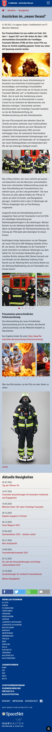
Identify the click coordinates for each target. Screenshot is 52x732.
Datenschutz (31, 701)
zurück (5, 467)
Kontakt (6, 701)
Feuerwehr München (11, 688)
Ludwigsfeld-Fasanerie (12, 625)
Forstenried (7, 611)
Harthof (5, 619)
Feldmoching (7, 608)
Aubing (5, 605)
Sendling (6, 644)
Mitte (4, 679)
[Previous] (6, 289)
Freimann (6, 614)
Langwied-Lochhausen (11, 622)
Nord (4, 668)
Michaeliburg (8, 627)
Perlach (5, 639)
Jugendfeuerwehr (10, 665)
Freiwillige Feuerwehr (12, 599)
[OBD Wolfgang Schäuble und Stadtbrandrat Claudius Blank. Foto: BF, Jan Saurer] (18, 289)
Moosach (6, 630)
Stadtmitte (7, 650)
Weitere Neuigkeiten (11, 579)
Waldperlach (8, 655)
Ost (3, 670)
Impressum (17, 701)
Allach (5, 602)
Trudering (6, 653)
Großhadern (7, 616)
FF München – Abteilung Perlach (20, 3)
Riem (4, 641)
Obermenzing (7, 636)
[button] (7, 591)
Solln (4, 647)
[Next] (46, 289)
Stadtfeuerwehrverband (13, 685)
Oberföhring (7, 633)
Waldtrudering (8, 658)
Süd (3, 673)
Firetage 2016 (8, 691)
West (4, 676)
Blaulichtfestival (10, 694)
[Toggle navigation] (48, 2)
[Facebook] (41, 701)
